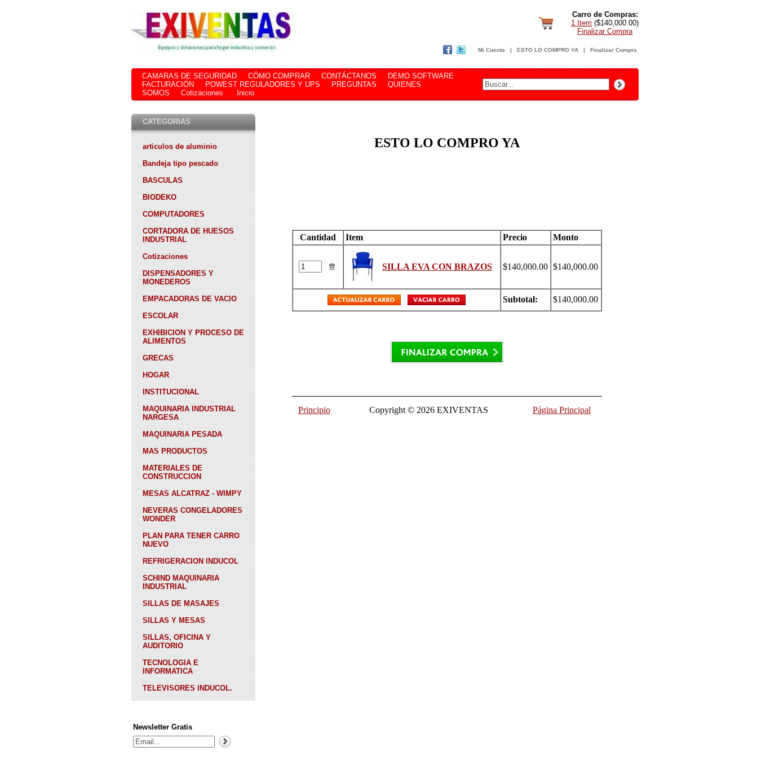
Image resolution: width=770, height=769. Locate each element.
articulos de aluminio (180, 146)
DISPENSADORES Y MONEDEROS (178, 277)
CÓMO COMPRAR (279, 76)
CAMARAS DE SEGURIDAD (189, 76)
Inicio (245, 93)
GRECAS (158, 358)
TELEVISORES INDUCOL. (187, 688)
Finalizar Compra (604, 31)
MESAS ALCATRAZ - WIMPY (192, 493)
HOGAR (156, 375)
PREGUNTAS (354, 84)
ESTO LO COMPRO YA (547, 50)
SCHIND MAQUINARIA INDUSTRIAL (181, 582)
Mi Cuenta (491, 50)
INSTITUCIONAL (171, 392)
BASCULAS (163, 180)
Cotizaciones (202, 93)
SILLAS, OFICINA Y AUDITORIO (177, 641)
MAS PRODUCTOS (175, 451)
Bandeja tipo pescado (180, 163)
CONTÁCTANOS (349, 76)
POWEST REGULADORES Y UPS (262, 84)
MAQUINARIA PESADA (182, 434)
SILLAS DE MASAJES (181, 603)
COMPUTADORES (174, 214)
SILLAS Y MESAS (174, 620)
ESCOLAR (160, 315)
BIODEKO (159, 197)
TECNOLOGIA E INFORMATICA (170, 666)
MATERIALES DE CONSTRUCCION (172, 472)
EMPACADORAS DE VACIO (190, 299)
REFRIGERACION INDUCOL (190, 561)
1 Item (581, 23)
